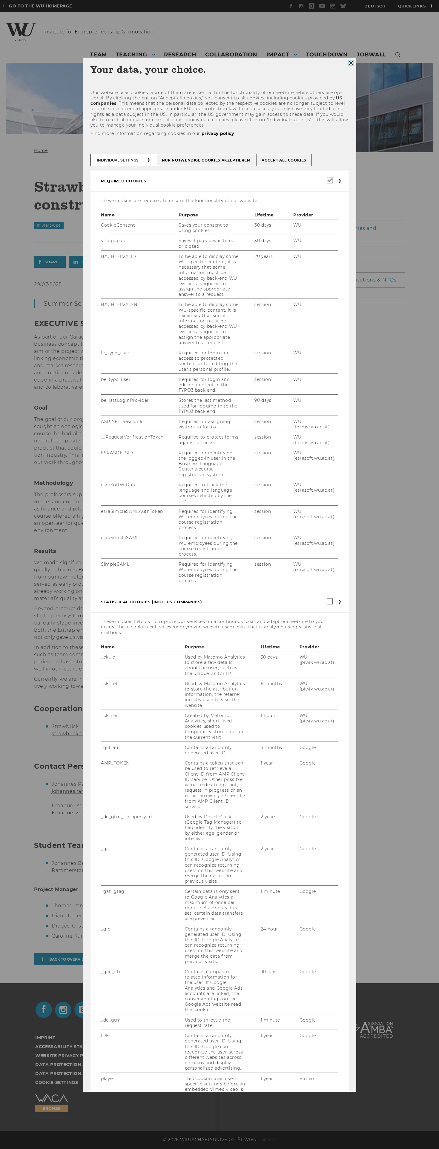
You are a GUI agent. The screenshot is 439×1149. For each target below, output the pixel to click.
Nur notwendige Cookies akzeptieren (206, 160)
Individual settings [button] (118, 160)
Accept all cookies (284, 160)
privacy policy (217, 133)
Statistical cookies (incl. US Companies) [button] (151, 601)
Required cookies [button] (123, 180)
